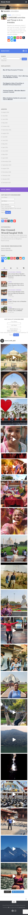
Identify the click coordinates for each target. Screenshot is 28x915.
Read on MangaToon (6, 250)
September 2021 (6, 130)
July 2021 (4, 137)
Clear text (3, 60)
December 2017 (6, 182)
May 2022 (5, 123)
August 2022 (5, 112)
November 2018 (6, 172)
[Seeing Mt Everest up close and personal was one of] (14, 849)
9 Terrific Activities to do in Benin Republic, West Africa (16, 284)
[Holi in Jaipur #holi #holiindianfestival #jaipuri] (14, 466)
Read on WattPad (5, 248)
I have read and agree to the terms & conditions (13, 332)
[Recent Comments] (17, 268)
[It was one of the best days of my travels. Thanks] (14, 494)
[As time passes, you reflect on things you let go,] (14, 739)
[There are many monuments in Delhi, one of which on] (14, 384)
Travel (9, 15)
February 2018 (6, 175)
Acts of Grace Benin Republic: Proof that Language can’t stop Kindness (16, 275)
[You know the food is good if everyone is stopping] (14, 657)
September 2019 (6, 165)
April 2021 (5, 147)
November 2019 (6, 161)
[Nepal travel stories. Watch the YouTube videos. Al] (14, 767)
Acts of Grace (11, 272)
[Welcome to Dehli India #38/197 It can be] (14, 685)
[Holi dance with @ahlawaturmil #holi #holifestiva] (14, 439)
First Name (4, 197)
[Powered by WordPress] (8, 907)
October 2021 (5, 126)
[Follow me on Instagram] (26, 51)
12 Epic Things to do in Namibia (17, 301)
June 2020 (5, 151)
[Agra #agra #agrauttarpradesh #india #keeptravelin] (14, 412)
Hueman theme (21, 907)
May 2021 (4, 144)
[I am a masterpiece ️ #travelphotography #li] (14, 876)
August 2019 (5, 168)
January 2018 (5, 179)
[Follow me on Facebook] (23, 51)
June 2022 (5, 119)
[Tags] (23, 268)
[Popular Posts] (11, 268)
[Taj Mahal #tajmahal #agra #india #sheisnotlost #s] (14, 548)
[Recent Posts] (4, 268)
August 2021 (5, 133)
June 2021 (5, 140)
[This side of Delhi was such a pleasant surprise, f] (14, 630)
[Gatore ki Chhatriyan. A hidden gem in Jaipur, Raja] (14, 357)
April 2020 (5, 158)
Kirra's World (5, 2)
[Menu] (26, 2)
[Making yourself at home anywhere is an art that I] (14, 712)
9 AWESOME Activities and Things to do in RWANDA (16, 20)
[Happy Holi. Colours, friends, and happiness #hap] (14, 521)
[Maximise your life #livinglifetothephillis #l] (14, 821)
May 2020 (5, 154)
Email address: (5, 204)
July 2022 (5, 115)
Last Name (4, 201)
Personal (18, 272)
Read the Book (5, 240)
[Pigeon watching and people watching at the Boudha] (14, 794)
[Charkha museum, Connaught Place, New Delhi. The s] (14, 603)
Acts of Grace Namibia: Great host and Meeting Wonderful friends (16, 293)
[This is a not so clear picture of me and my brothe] (14, 576)
